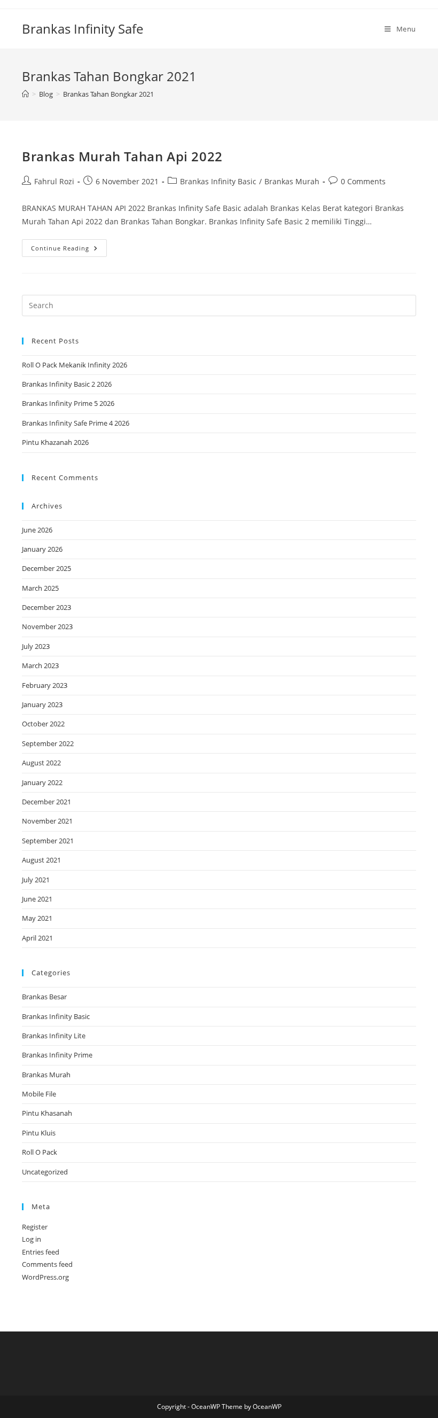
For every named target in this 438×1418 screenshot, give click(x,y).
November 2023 (47, 626)
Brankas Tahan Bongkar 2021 (108, 94)
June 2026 (37, 530)
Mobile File (39, 1094)
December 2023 (46, 607)
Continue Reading (69, 250)
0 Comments (363, 181)
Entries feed (40, 1252)
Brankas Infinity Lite (53, 1035)
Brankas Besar (44, 996)
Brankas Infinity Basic (218, 181)
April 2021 (37, 938)
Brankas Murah (291, 181)
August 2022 (41, 762)
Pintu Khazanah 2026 (55, 442)
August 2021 (41, 860)
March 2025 (40, 588)
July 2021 (36, 879)
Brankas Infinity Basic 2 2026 (67, 384)
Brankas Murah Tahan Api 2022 (122, 156)
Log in (31, 1239)
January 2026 (42, 549)
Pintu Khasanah (47, 1113)
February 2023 (44, 685)
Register (35, 1227)
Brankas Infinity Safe (82, 28)
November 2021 (47, 821)
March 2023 (40, 665)
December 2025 (46, 568)
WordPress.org (45, 1277)
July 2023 (36, 646)
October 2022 (43, 723)
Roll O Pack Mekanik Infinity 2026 (74, 365)
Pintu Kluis (39, 1133)
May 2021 (37, 918)
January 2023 (42, 704)
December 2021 (46, 801)
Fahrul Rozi (54, 181)
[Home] (25, 94)
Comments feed (47, 1264)
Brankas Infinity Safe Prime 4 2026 (75, 423)
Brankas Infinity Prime (57, 1055)
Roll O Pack (39, 1152)
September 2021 (48, 840)
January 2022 (42, 782)
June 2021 (37, 899)
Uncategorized (45, 1172)
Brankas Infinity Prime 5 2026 (68, 403)
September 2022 (48, 743)
